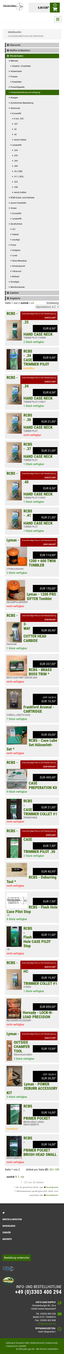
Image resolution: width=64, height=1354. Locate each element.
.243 (16, 155)
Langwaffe (16, 145)
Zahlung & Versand (14, 1343)
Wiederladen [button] (8, 1225)
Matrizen (14, 61)
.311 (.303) (18, 176)
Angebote (15, 298)
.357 (16, 124)
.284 (16, 166)
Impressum (12, 1346)
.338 (16, 187)
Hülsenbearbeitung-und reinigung (25, 92)
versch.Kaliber (20, 140)
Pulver (13, 245)
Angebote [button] (7, 1239)
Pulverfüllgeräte (17, 87)
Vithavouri (16, 271)
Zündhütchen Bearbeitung (22, 103)
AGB (27, 1343)
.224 (16, 150)
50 (51, 1169)
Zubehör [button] (6, 1232)
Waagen (14, 98)
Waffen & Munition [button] (12, 1219)
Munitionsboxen (18, 287)
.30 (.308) (18, 171)
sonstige (16, 240)
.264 (16, 161)
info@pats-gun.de (46, 1323)
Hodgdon (16, 250)
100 (57, 1169)
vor (32, 303)
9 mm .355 (18, 119)
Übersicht (15, 45)
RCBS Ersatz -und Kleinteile (22, 198)
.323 (16, 182)
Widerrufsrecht (37, 1343)
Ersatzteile (16, 82)
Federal (15, 234)
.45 (15, 134)
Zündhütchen (16, 224)
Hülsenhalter (16, 71)
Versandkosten (51, 1187)
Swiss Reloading (19, 261)
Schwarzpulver (18, 266)
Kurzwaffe (16, 113)
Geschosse (15, 108)
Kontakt (22, 1346)
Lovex (14, 255)
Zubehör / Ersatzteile (21, 66)
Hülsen (14, 208)
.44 (15, 129)
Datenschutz (52, 1343)
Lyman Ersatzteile (18, 203)
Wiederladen (16, 55)
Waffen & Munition (20, 50)
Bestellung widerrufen (16, 1257)
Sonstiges (15, 282)
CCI (13, 229)
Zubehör (14, 292)
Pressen (14, 76)
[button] (32, 1212)
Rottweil (15, 276)
